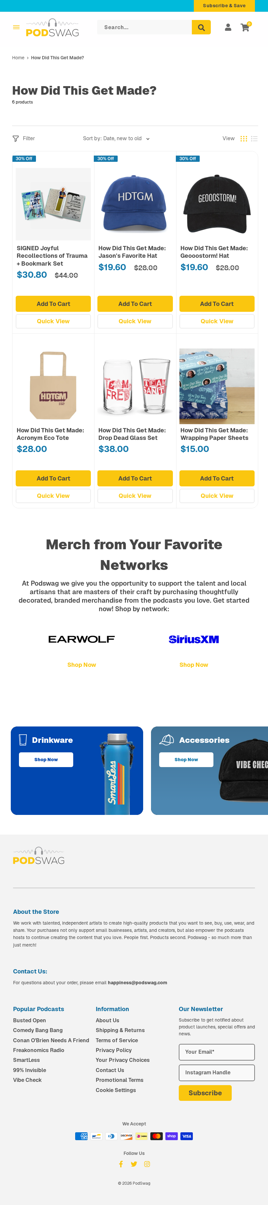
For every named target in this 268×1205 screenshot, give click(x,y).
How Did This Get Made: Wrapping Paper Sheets (214, 434)
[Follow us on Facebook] (121, 1164)
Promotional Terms (119, 1080)
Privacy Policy (114, 1050)
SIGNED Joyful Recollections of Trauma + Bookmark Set (52, 255)
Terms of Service (117, 1040)
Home (18, 58)
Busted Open (29, 1020)
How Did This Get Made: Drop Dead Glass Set (132, 434)
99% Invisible (29, 1070)
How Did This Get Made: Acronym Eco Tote (50, 434)
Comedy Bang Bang (38, 1030)
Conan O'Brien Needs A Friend (51, 1040)
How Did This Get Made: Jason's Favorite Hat (132, 251)
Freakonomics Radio (38, 1050)
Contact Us (110, 1070)
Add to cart (53, 304)
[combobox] (117, 138)
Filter (29, 138)
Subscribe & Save (224, 6)
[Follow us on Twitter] (134, 1164)
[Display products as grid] (244, 138)
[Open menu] (16, 27)
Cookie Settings (116, 1090)
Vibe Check (27, 1080)
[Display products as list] (254, 138)
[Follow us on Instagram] (147, 1164)
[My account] (228, 27)
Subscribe (205, 1093)
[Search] (201, 27)
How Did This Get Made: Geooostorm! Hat (214, 251)
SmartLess (26, 1060)
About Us (107, 1020)
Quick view (53, 321)
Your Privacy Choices (123, 1060)
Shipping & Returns (120, 1030)
